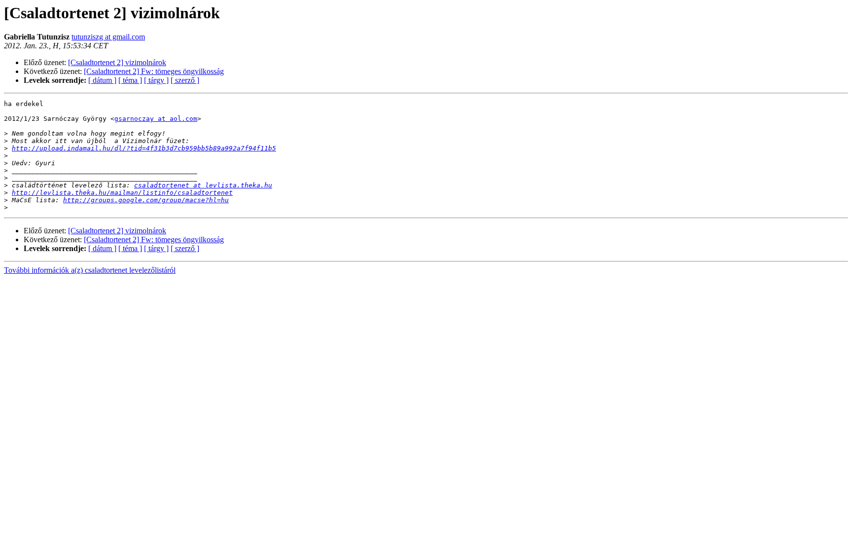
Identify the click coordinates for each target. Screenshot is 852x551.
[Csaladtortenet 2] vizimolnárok (117, 62)
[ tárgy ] (156, 80)
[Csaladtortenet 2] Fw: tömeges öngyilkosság (154, 71)
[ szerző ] (185, 80)
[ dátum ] (102, 80)
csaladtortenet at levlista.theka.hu (203, 185)
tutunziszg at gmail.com (108, 37)
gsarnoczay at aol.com (155, 118)
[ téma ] (130, 80)
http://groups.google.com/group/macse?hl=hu (146, 200)
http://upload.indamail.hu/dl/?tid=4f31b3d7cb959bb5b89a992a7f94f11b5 (144, 148)
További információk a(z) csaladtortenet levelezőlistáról (90, 270)
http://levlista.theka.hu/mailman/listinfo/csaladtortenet (122, 192)
